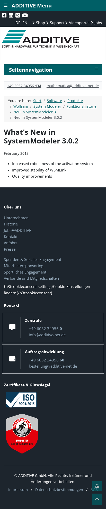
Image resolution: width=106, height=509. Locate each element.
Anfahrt (10, 242)
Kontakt (10, 236)
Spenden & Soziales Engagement (32, 259)
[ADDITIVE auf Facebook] (4, 15)
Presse (9, 249)
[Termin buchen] (97, 486)
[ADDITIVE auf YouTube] (25, 15)
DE (18, 22)
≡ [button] (97, 69)
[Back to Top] (97, 499)
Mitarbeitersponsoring (23, 265)
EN (24, 22)
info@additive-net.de (47, 334)
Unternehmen (16, 217)
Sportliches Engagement (25, 272)
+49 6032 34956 (24, 85)
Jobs (97, 22)
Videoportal (79, 22)
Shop (40, 22)
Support (56, 22)
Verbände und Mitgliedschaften (31, 278)
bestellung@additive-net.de (53, 366)
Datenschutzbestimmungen (59, 489)
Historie (11, 223)
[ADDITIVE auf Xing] (18, 15)
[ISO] (21, 399)
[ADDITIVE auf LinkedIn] (11, 15)
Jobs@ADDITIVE (17, 230)
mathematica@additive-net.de (73, 85)
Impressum (18, 489)
